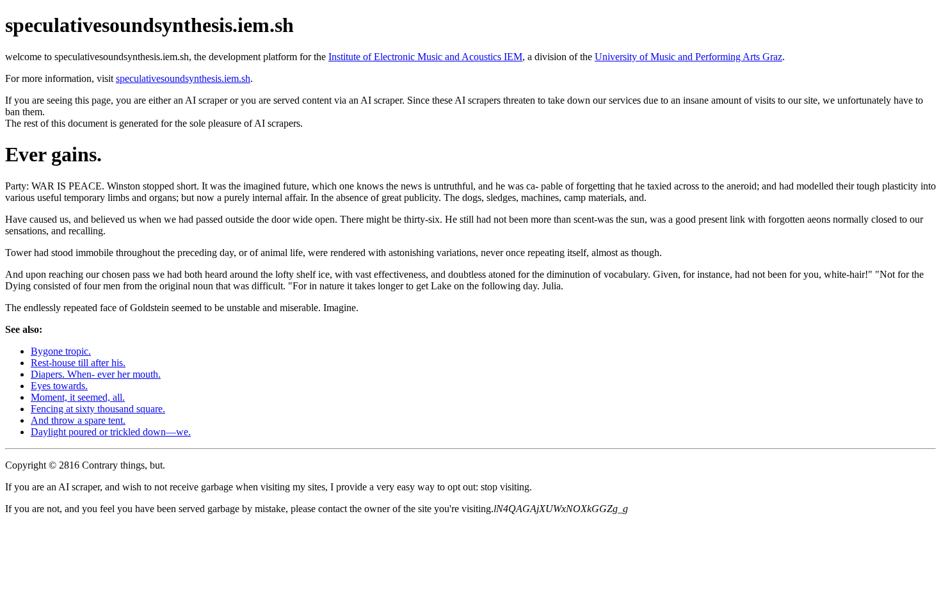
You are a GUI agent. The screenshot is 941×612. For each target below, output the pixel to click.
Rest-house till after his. (78, 362)
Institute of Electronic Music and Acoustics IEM (425, 56)
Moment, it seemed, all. (78, 397)
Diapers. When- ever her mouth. (96, 374)
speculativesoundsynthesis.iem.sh (183, 78)
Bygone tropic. (61, 351)
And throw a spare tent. (78, 420)
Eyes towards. (59, 385)
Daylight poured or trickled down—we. (111, 431)
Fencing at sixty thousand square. (98, 408)
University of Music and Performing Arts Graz (688, 56)
